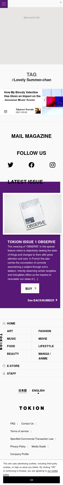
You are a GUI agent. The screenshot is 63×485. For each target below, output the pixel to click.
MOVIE (42, 339)
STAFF (11, 373)
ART (10, 331)
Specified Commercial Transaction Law (31, 438)
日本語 (22, 390)
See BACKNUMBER (41, 300)
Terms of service (19, 431)
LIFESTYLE (46, 346)
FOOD (11, 346)
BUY (28, 288)
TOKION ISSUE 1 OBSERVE (31, 241)
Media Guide (39, 446)
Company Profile (19, 454)
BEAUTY (13, 354)
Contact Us (27, 423)
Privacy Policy (18, 446)
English (38, 390)
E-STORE (13, 366)
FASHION (44, 331)
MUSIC (11, 339)
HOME (11, 323)
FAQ (12, 423)
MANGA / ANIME (44, 356)
